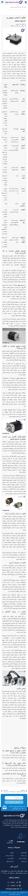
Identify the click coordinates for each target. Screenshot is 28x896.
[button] (26, 2)
